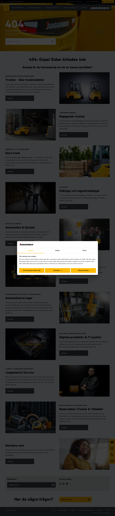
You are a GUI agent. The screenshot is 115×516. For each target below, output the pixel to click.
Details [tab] (57, 250)
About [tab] (84, 250)
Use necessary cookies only (31, 270)
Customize (56, 270)
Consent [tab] (30, 250)
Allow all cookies (83, 270)
